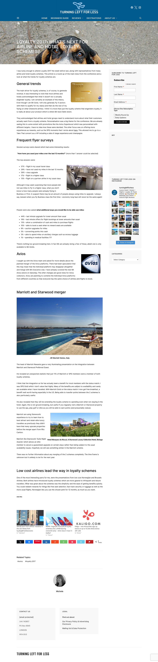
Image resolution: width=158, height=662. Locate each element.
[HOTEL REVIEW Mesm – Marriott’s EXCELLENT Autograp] (136, 218)
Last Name (119, 94)
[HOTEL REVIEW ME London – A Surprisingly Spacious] (115, 218)
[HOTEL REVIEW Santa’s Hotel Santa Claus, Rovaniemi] (129, 232)
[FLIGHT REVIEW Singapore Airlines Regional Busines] (129, 218)
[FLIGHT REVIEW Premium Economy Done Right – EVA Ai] (129, 211)
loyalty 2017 (31, 561)
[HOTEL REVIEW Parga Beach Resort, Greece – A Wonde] (129, 204)
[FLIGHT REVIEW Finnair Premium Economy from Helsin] (136, 225)
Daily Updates (120, 118)
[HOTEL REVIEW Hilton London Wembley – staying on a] (115, 204)
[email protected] (26, 617)
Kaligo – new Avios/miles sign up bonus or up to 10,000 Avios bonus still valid (87, 529)
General (20, 35)
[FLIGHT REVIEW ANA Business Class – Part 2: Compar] (115, 225)
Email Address (120, 102)
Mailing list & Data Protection (74, 628)
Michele (31, 58)
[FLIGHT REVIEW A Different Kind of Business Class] (136, 232)
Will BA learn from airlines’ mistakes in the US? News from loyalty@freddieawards (30, 529)
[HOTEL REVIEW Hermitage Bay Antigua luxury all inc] (122, 211)
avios (21, 561)
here (75, 130)
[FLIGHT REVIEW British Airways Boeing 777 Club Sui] (122, 232)
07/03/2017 (21, 58)
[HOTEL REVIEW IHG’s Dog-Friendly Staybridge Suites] (122, 218)
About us (110, 18)
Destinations (94, 18)
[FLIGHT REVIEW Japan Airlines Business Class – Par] (129, 225)
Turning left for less (33, 654)
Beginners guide (60, 18)
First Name (119, 86)
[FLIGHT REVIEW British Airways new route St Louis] (122, 204)
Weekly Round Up (122, 115)
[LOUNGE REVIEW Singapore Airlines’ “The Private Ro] (136, 211)
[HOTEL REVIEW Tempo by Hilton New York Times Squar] (136, 204)
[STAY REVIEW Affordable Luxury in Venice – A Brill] (115, 232)
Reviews (76, 18)
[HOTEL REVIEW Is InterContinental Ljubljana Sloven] (115, 211)
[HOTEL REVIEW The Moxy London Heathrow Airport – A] (122, 225)
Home (44, 18)
